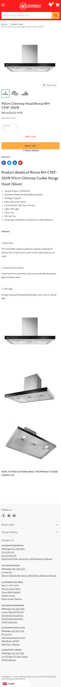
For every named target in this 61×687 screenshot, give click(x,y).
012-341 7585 (18, 653)
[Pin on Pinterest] (20, 163)
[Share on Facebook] (3, 163)
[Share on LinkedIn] (15, 163)
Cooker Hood (17, 24)
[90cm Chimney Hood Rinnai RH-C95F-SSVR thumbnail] (5, 93)
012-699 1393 (18, 631)
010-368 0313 (18, 569)
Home (4, 24)
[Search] (56, 15)
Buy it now (30, 145)
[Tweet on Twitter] (9, 163)
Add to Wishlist (32, 150)
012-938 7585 (18, 549)
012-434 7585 (18, 609)
